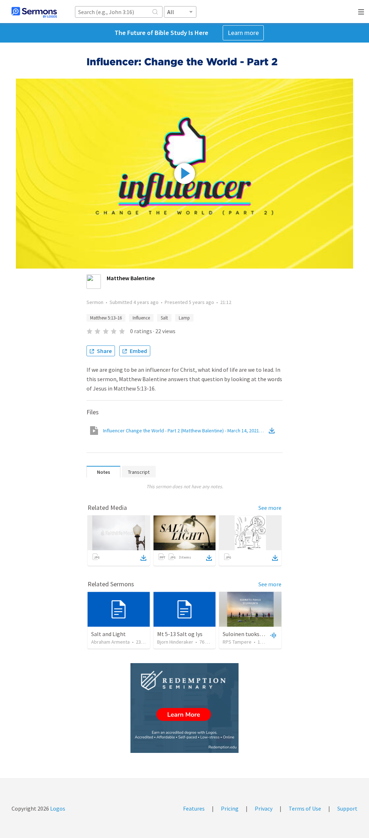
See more (269, 507)
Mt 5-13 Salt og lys (180, 634)
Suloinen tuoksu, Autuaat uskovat (264, 634)
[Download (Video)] (273, 430)
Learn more (243, 32)
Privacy (263, 808)
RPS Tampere (237, 642)
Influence (141, 318)
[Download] (143, 558)
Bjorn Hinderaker (175, 642)
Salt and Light (108, 634)
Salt (164, 318)
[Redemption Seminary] (184, 708)
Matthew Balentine (131, 278)
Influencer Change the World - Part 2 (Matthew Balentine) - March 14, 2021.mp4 (185, 430)
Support (347, 808)
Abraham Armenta (110, 642)
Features (194, 808)
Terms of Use (305, 808)
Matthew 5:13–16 (106, 318)
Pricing (230, 808)
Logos (57, 808)
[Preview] (272, 635)
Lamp (184, 318)
